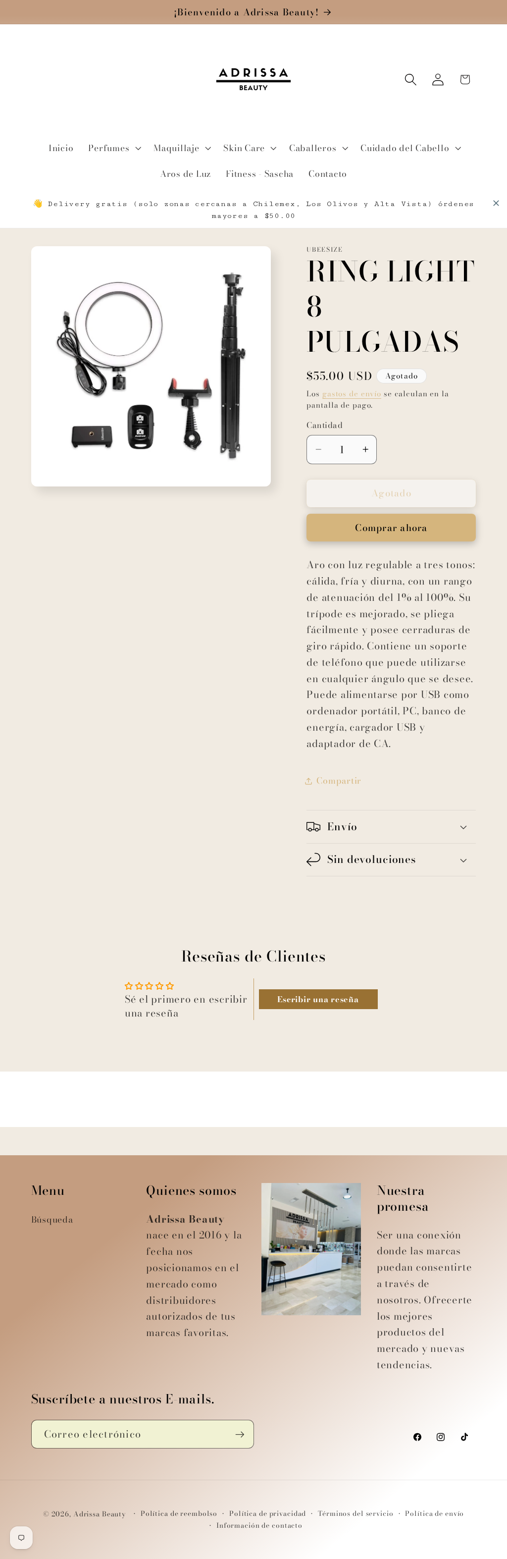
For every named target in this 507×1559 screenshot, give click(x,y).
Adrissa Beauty (99, 1514)
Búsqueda (52, 1219)
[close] (496, 203)
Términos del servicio (355, 1513)
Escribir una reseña (317, 999)
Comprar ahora (391, 528)
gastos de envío (351, 393)
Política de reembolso (179, 1513)
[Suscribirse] (240, 1434)
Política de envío (434, 1513)
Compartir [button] (338, 780)
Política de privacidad (267, 1513)
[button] (113, 148)
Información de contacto (259, 1525)
